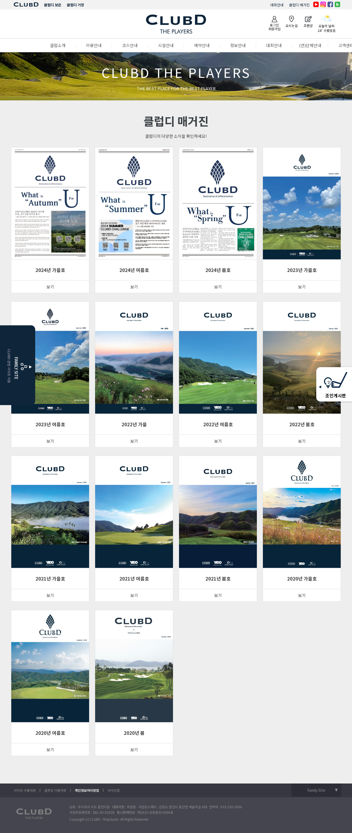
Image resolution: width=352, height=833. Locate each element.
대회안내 (277, 4)
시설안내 (166, 45)
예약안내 (202, 45)
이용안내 (93, 45)
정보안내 (238, 45)
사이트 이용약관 (25, 790)
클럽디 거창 (75, 4)
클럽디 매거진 (299, 4)
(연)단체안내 (310, 45)
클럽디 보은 (52, 4)
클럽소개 (57, 45)
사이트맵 (114, 790)
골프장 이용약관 (55, 790)
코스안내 (130, 45)
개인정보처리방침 (87, 790)
